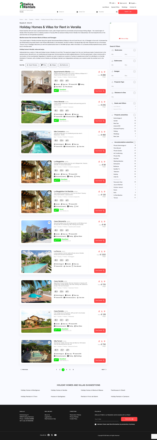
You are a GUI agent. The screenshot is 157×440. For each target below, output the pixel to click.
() (123, 3)
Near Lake (116, 136)
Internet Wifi (117, 126)
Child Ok (116, 177)
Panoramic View (118, 182)
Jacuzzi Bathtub (118, 184)
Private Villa (117, 156)
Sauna (115, 190)
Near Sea (116, 123)
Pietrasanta (71, 316)
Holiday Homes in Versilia (59, 390)
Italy (55, 77)
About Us (47, 415)
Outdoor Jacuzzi (118, 187)
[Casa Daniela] (36, 321)
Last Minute (105, 7)
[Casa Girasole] (36, 112)
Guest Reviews (32, 65)
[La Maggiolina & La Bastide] (36, 201)
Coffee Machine (118, 195)
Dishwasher (117, 164)
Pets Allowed (117, 148)
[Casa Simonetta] (36, 231)
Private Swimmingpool (120, 145)
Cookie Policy (73, 419)
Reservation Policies (75, 415)
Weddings (124, 7)
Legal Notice (48, 417)
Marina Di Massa (72, 77)
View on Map (124, 38)
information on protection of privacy (123, 424)
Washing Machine (118, 161)
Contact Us (133, 7)
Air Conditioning (118, 153)
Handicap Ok (117, 179)
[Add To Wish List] (49, 73)
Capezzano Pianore (73, 288)
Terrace (116, 198)
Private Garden (118, 150)
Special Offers (115, 7)
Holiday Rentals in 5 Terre (29, 396)
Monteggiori (71, 256)
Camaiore (70, 107)
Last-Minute (117, 106)
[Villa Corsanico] (36, 142)
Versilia (65, 77)
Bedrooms (65, 65)
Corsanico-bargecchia (73, 167)
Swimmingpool (118, 118)
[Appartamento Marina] (36, 82)
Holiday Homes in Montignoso (30, 390)
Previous (23, 82)
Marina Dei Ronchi (72, 346)
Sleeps (54, 65)
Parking (116, 131)
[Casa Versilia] (36, 291)
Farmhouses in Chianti (118, 390)
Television (116, 171)
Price (44, 65)
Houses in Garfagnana (58, 396)
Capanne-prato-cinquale (74, 226)
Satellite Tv (117, 169)
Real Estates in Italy (50, 419)
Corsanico (71, 137)
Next (49, 82)
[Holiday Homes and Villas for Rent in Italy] (27, 5)
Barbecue (116, 166)
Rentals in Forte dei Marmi (89, 396)
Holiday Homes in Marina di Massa (92, 390)
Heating (116, 174)
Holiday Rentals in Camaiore (120, 396)
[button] (112, 3)
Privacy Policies (74, 417)
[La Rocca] (36, 261)
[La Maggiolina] (36, 172)
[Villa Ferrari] (36, 351)
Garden (116, 121)
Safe (115, 192)
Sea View (116, 158)
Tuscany (59, 77)
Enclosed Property (119, 128)
